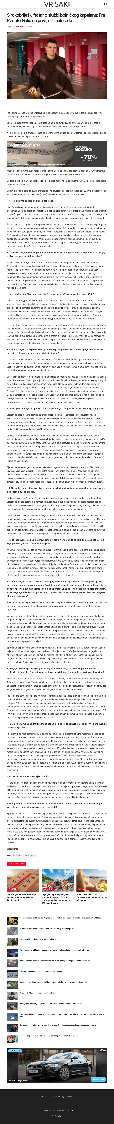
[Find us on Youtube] (59, 1116)
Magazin (13, 889)
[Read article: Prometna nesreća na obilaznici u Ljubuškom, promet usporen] (12, 931)
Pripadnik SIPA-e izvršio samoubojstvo (36, 993)
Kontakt (69, 1097)
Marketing (60, 1097)
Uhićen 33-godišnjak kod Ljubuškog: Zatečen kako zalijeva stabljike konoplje (53, 982)
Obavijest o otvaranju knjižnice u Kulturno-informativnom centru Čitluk (50, 1004)
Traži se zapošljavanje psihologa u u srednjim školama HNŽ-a (46, 1036)
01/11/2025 (31, 27)
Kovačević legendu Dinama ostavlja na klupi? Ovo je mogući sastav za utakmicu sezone (57, 1025)
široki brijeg (30, 855)
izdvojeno (17, 855)
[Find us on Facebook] (52, 1116)
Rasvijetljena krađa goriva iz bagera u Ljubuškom (41, 971)
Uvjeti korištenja (47, 1097)
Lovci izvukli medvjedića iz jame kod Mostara (39, 939)
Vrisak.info (18, 27)
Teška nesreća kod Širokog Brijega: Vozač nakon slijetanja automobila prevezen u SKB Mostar (60, 918)
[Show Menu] (8, 4)
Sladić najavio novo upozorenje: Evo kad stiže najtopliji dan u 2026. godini (22, 897)
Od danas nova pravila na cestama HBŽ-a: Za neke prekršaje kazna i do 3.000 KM (55, 961)
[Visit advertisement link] (57, 154)
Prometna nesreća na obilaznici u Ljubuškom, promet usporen (47, 929)
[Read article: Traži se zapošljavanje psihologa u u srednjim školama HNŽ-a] (12, 1039)
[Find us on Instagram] (56, 1116)
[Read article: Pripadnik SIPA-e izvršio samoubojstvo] (12, 996)
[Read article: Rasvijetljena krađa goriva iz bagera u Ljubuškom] (12, 974)
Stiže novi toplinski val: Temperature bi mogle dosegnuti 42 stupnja (91, 897)
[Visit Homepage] (57, 4)
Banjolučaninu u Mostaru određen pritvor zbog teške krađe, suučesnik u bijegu (54, 950)
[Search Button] (105, 4)
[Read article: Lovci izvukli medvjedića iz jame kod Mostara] (12, 942)
